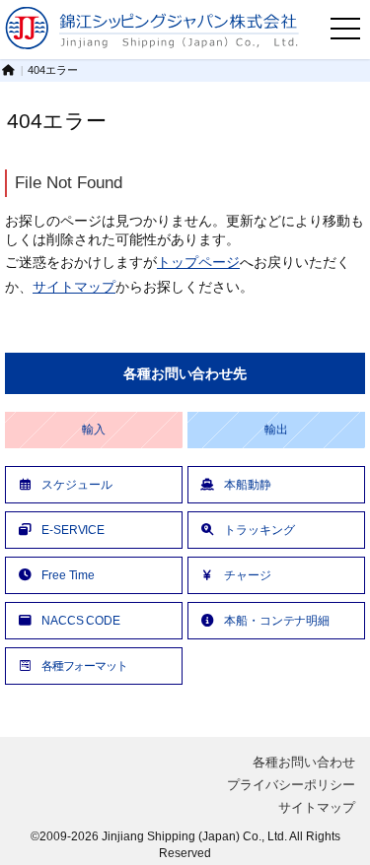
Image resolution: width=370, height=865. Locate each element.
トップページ (198, 262)
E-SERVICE (73, 529)
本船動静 (247, 484)
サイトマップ (74, 287)
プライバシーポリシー (291, 784)
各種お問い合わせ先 (185, 373)
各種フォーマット (84, 665)
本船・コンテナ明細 (277, 620)
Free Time (68, 574)
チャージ (247, 574)
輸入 (94, 429)
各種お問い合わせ (304, 762)
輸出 (276, 429)
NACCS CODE (80, 620)
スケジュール (76, 484)
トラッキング (259, 529)
